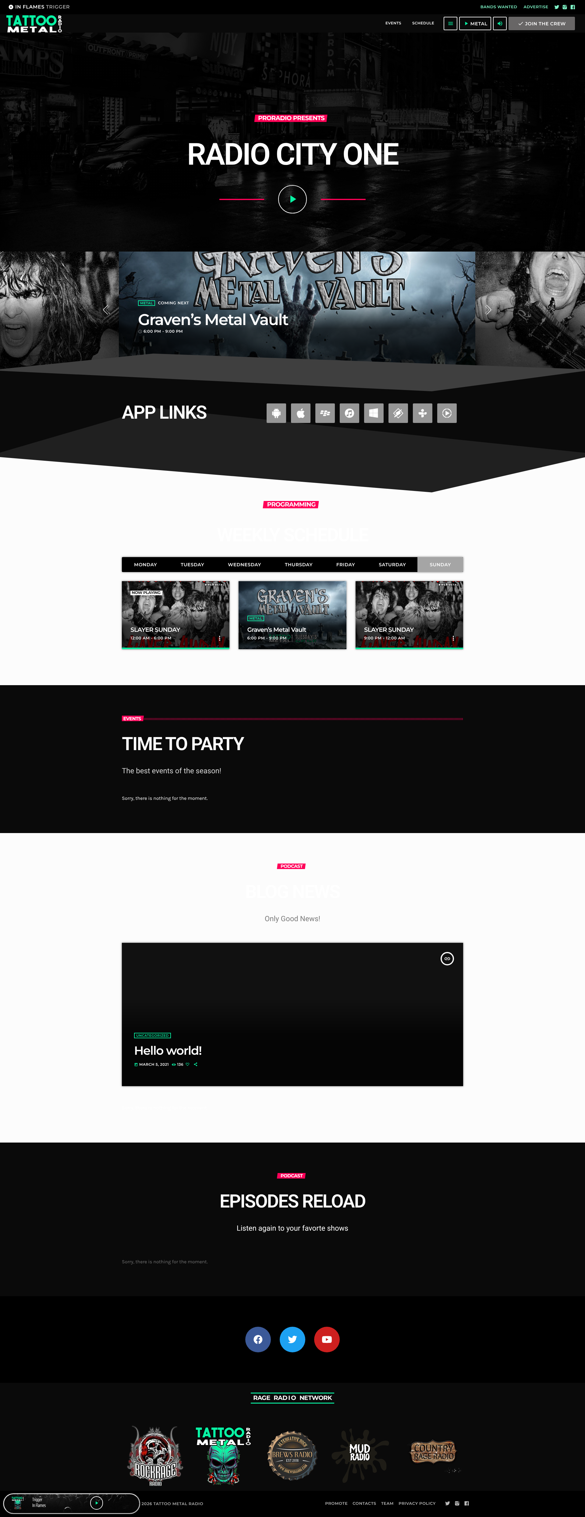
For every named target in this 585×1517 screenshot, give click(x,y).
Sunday (440, 564)
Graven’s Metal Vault (213, 319)
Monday (145, 564)
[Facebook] (572, 7)
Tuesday (192, 564)
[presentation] (108, 311)
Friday (345, 564)
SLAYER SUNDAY (155, 630)
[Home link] (34, 23)
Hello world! (167, 1050)
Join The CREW (542, 23)
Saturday (392, 564)
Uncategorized (152, 1035)
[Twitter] (557, 7)
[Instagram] (564, 7)
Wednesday (244, 564)
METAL (146, 303)
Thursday (299, 564)
